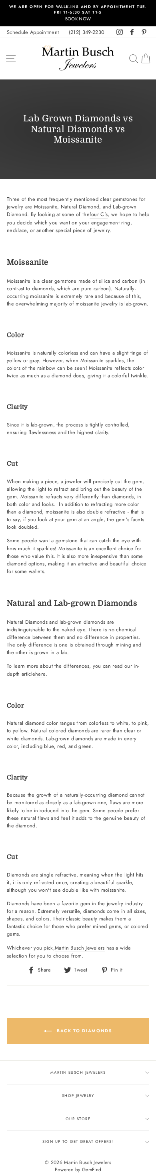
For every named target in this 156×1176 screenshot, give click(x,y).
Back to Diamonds (83, 1030)
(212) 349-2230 (86, 32)
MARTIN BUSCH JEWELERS (78, 1072)
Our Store (78, 1119)
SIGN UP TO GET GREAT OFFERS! (77, 1141)
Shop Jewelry (78, 1096)
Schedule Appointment (33, 32)
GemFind (91, 1169)
